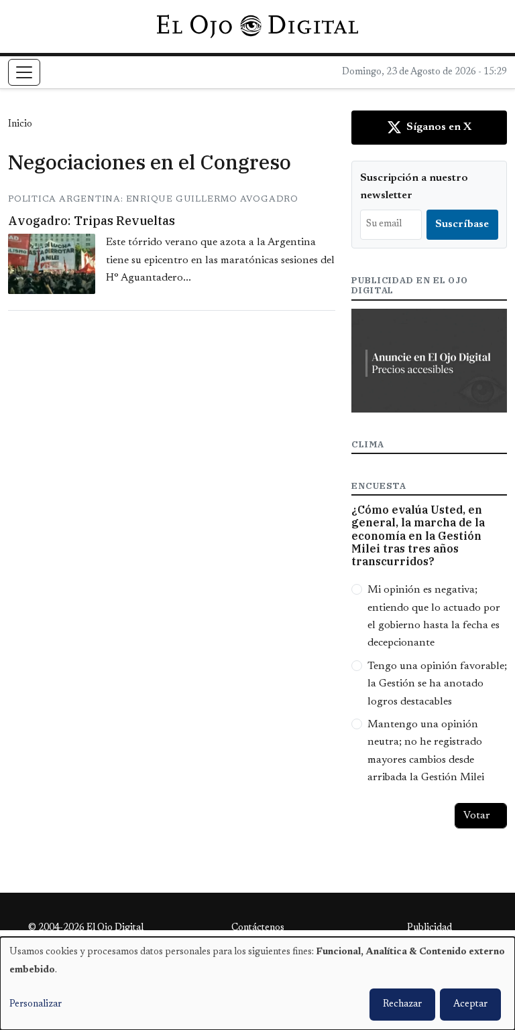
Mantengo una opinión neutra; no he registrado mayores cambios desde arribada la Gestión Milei (425, 751)
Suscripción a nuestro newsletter (414, 187)
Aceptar (470, 1004)
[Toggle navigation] (24, 72)
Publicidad (429, 928)
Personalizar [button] (35, 1004)
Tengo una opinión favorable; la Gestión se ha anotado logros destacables (437, 684)
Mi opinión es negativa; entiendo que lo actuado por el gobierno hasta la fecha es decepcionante (433, 616)
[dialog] (257, 983)
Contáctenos (257, 928)
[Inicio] (257, 26)
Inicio (20, 124)
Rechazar (402, 1004)
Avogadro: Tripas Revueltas (91, 220)
